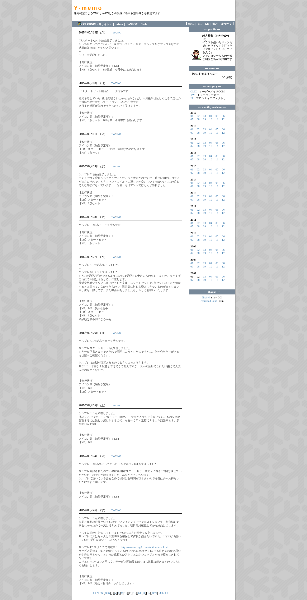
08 (198, 119)
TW (113, 32)
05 (217, 116)
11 (217, 119)
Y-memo (88, 8)
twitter (119, 24)
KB (207, 23)
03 (204, 116)
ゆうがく (226, 23)
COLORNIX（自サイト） (96, 24)
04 (210, 116)
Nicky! (206, 297)
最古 (154, 593)
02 (198, 116)
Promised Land (208, 300)
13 (139, 593)
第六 (215, 23)
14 (143, 593)
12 (134, 593)
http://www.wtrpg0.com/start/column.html (144, 547)
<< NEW (98, 593)
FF (191, 98)
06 (223, 116)
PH (200, 23)
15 (148, 593)
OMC (191, 23)
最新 (107, 593)
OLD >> (163, 593)
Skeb (144, 24)
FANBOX (132, 24)
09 (204, 119)
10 (125, 593)
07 (191, 119)
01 (191, 116)
